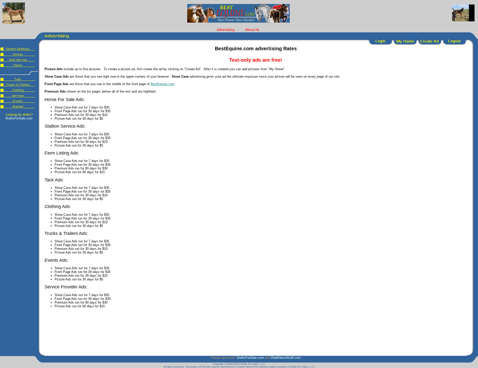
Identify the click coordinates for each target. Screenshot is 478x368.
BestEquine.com (163, 84)
